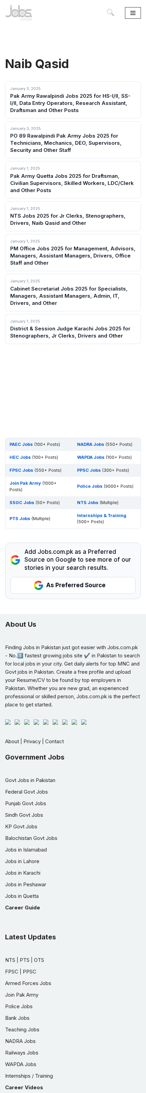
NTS (10, 960)
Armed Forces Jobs (28, 983)
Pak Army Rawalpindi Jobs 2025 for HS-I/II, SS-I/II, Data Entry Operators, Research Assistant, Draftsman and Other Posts (70, 103)
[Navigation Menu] (133, 13)
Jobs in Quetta (22, 896)
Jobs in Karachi (22, 873)
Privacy (32, 741)
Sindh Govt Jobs (24, 815)
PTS (25, 960)
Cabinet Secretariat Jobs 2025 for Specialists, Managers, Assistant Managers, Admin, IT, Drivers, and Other (69, 295)
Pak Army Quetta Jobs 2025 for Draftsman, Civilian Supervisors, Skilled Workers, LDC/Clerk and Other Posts (72, 183)
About (12, 741)
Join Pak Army (21, 994)
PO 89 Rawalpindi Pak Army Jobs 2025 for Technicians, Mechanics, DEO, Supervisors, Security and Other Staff (66, 142)
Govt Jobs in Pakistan (30, 780)
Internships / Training (29, 1076)
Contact (54, 741)
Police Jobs (19, 1006)
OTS (39, 960)
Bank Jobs (17, 1018)
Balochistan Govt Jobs (31, 838)
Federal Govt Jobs (26, 791)
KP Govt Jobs (21, 826)
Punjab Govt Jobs (25, 803)
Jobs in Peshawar (25, 884)
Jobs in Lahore (22, 861)
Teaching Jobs (22, 1029)
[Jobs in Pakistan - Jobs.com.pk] (18, 13)
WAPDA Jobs (20, 1064)
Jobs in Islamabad (26, 849)
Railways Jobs (21, 1052)
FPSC (11, 971)
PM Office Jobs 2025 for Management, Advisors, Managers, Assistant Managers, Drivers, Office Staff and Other (72, 255)
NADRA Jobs (20, 1041)
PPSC (29, 971)
